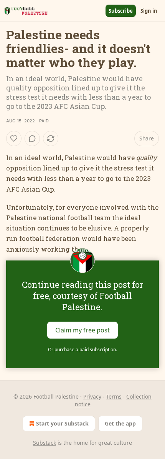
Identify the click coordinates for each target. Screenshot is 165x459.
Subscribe (121, 10)
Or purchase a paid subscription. (82, 349)
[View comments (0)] (32, 138)
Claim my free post (82, 329)
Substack (44, 442)
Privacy (92, 396)
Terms (114, 396)
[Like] (13, 138)
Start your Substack (62, 423)
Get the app (120, 423)
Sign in (148, 10)
